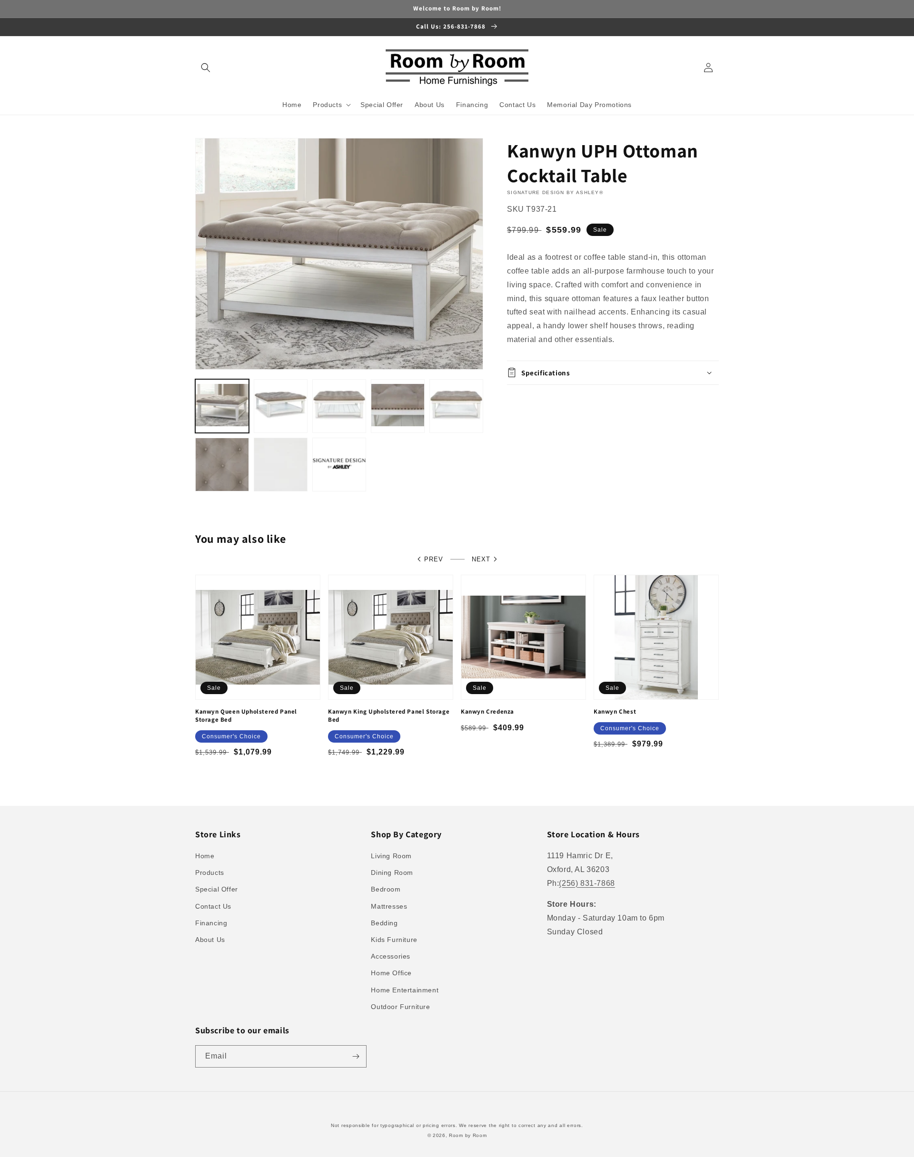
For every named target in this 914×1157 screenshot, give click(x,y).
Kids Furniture (394, 939)
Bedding (384, 923)
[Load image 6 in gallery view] (222, 464)
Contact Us (213, 906)
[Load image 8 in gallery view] (339, 464)
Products (209, 872)
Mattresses (389, 906)
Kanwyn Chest (615, 712)
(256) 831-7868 (587, 883)
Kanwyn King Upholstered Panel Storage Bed (388, 716)
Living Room (391, 856)
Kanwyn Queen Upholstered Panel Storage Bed (246, 716)
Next (481, 559)
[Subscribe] (355, 1056)
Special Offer (216, 889)
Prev (433, 559)
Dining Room (392, 872)
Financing (211, 923)
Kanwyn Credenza (487, 712)
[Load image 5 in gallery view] (456, 406)
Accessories (390, 956)
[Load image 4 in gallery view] (398, 406)
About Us (210, 939)
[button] (205, 67)
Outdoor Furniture (400, 1006)
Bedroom (385, 889)
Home (204, 856)
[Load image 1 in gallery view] (222, 406)
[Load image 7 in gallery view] (281, 464)
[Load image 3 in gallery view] (339, 406)
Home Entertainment (404, 990)
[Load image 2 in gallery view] (281, 406)
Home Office (391, 973)
